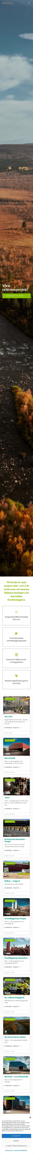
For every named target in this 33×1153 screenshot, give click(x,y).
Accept (16, 1136)
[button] (30, 1117)
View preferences (16, 1146)
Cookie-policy (9, 1150)
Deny (16, 1141)
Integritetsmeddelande (20, 1150)
